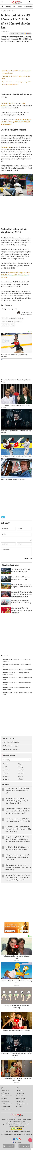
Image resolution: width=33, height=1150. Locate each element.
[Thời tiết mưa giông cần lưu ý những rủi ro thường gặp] (6, 571)
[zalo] (9, 309)
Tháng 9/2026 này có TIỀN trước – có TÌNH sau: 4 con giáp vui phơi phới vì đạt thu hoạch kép (18, 867)
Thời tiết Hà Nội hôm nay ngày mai (10, 746)
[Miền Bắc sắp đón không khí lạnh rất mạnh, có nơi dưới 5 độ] (6, 602)
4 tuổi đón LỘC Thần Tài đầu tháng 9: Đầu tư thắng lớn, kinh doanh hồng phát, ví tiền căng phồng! (18, 829)
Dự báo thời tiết (5, 325)
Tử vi (14, 6)
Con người (21, 773)
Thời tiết (13, 325)
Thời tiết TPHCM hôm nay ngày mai (10, 749)
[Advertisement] (16, 55)
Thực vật (5, 764)
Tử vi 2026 (19, 1090)
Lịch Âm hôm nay (5, 1093)
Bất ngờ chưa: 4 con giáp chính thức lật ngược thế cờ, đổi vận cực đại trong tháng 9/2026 (18, 857)
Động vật (20, 764)
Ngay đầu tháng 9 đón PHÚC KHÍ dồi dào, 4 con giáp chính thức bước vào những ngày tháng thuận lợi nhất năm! (18, 839)
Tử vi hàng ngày (20, 1093)
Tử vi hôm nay (19, 1101)
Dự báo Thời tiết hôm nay (7, 321)
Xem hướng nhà (5, 1101)
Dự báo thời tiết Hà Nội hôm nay (16, 318)
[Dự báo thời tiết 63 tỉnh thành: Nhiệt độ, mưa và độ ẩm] (6, 579)
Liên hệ (30, 1134)
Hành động (21, 770)
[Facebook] (13, 1139)
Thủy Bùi (23, 312)
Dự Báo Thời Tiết (11, 10)
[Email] (12, 309)
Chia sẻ (25, 931)
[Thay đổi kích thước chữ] (7, 33)
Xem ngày (8, 6)
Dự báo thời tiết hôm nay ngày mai (10, 742)
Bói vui (20, 6)
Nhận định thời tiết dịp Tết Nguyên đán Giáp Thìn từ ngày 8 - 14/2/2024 (21, 610)
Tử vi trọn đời (19, 1095)
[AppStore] (24, 1147)
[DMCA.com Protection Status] (16, 1129)
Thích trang (11, 931)
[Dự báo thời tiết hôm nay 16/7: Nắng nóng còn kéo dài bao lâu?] (6, 586)
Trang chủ (3, 10)
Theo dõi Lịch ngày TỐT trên (16, 33)
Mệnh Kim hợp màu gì (6, 1109)
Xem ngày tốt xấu (5, 1090)
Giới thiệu (3, 1134)
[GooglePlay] (8, 1147)
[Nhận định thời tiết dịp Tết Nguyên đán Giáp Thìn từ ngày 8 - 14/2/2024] (6, 610)
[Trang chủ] (2, 6)
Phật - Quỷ (5, 773)
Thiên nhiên (6, 770)
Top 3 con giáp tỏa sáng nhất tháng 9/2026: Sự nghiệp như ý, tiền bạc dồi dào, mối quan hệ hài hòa (17, 801)
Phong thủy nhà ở (5, 1106)
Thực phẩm (6, 776)
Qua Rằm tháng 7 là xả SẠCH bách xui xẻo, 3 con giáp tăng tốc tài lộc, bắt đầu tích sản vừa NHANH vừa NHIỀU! (18, 811)
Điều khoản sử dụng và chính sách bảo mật (17, 1134)
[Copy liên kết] (15, 309)
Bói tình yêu (19, 1106)
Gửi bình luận (28, 558)
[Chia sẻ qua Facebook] (2, 309)
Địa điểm (20, 776)
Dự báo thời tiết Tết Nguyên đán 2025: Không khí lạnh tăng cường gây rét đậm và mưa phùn (21, 594)
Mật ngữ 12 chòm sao (21, 1104)
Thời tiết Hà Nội (18, 321)
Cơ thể (5, 767)
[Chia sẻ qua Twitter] (5, 309)
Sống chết (5, 779)
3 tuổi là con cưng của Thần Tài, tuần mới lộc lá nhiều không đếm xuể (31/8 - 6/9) (18, 791)
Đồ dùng (20, 767)
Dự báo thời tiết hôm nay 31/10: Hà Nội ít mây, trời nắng (17, 669)
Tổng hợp (20, 779)
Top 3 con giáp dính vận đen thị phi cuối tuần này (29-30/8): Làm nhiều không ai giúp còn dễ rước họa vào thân (18, 877)
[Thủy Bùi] (18, 312)
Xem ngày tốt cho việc (6, 1095)
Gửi (31, 540)
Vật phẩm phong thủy (6, 1104)
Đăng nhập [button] (29, 3)
